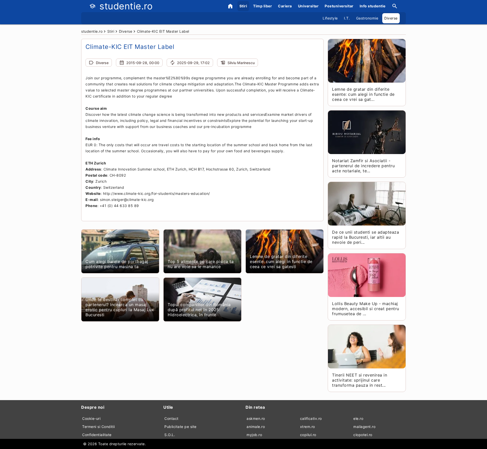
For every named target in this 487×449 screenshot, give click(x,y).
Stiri (243, 6)
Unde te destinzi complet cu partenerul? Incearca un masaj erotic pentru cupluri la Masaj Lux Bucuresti (119, 307)
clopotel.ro (362, 435)
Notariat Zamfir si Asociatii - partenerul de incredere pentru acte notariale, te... (363, 165)
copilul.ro (308, 435)
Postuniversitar (339, 6)
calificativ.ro (311, 418)
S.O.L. (169, 435)
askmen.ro (256, 418)
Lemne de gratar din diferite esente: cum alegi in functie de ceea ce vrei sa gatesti (281, 261)
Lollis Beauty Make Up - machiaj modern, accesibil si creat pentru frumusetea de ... (365, 308)
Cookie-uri (91, 418)
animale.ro (256, 426)
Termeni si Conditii (98, 426)
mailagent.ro (364, 426)
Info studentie (373, 6)
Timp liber (262, 6)
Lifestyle (330, 18)
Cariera (285, 6)
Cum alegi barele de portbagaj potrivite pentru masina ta (116, 264)
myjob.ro (254, 435)
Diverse (391, 18)
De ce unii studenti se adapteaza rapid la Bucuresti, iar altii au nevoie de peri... (365, 237)
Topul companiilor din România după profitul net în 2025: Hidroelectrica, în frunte (199, 309)
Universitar (308, 6)
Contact (171, 418)
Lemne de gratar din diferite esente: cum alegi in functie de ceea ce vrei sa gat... (363, 94)
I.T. (347, 18)
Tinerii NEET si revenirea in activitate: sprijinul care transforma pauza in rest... (359, 380)
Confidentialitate (97, 435)
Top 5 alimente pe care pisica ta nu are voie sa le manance (201, 264)
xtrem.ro (307, 426)
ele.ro (358, 418)
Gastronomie (367, 18)
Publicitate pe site (180, 426)
